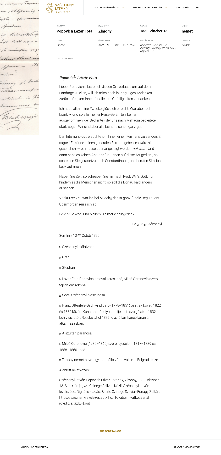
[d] (139, 137)
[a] (60, 279)
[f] (71, 236)
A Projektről (182, 7)
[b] (104, 121)
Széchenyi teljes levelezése (147, 7)
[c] (86, 137)
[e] (111, 198)
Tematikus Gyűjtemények (106, 7)
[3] (145, 224)
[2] (138, 224)
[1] (146, 149)
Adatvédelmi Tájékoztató (187, 447)
